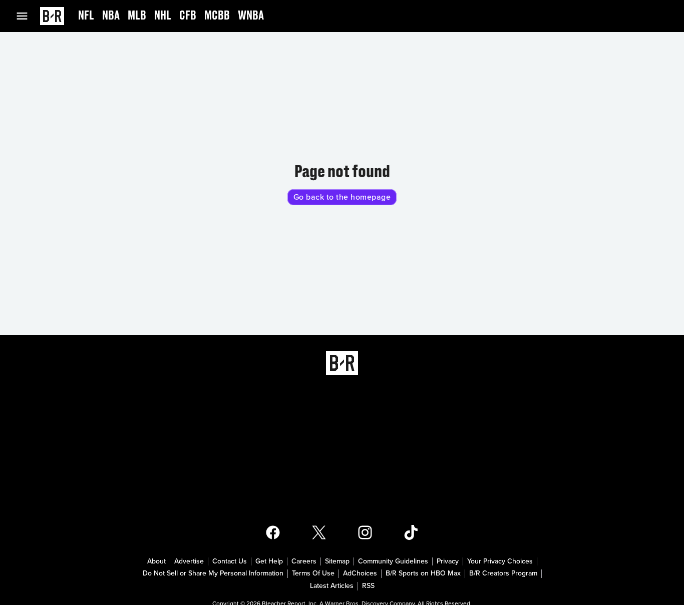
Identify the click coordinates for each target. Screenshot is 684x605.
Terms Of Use (313, 573)
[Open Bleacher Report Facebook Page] (273, 532)
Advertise (189, 561)
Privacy (448, 561)
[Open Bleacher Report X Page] (319, 532)
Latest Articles (332, 586)
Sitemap (337, 561)
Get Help (269, 561)
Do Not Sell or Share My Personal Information (213, 573)
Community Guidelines (393, 561)
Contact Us (229, 561)
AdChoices (360, 573)
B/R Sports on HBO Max (423, 573)
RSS (368, 586)
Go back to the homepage (342, 197)
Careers (303, 561)
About (156, 561)
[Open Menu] (28, 16)
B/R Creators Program (503, 573)
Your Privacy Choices (500, 561)
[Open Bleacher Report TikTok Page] (411, 532)
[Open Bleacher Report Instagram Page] (365, 532)
